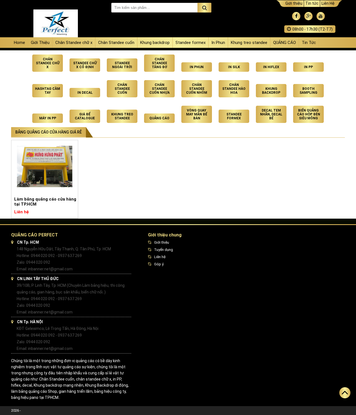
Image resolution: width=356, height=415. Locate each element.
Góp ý (159, 264)
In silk (234, 67)
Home (19, 42)
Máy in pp (47, 118)
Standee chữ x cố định (85, 65)
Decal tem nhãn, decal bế (271, 114)
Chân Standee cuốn (116, 42)
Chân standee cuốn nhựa (159, 89)
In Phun (218, 42)
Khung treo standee (249, 42)
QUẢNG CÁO (284, 42)
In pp (308, 67)
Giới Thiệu (40, 42)
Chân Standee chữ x (73, 42)
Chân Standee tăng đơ (159, 63)
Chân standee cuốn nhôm (196, 89)
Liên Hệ (328, 3)
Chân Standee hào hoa (234, 89)
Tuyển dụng (163, 250)
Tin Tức (309, 42)
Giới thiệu (293, 3)
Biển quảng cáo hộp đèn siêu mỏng (308, 114)
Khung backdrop (155, 42)
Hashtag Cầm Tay (47, 91)
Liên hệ (159, 257)
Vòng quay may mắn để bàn (196, 114)
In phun (197, 67)
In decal (85, 93)
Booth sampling (308, 91)
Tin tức (311, 3)
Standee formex (190, 42)
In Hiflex (271, 67)
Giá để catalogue (85, 116)
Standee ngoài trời (122, 65)
